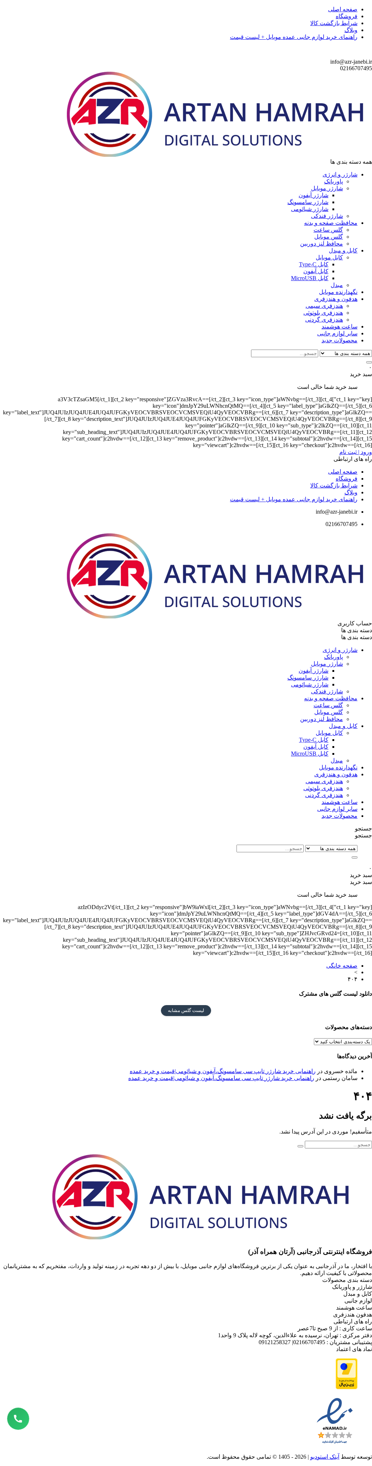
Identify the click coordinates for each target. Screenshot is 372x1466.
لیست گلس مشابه (186, 1010)
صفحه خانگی (341, 966)
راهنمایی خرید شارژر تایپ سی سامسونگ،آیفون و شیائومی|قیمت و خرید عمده (223, 1071)
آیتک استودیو (324, 1457)
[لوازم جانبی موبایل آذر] (219, 155)
